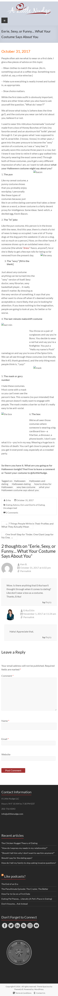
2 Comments (12, 512)
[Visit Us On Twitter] (11, 923)
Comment (7, 675)
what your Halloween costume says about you (25, 489)
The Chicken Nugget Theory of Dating (19, 843)
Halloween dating (21, 483)
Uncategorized (10, 508)
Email (5, 738)
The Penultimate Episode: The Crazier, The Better (24, 889)
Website (5, 754)
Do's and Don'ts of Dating (32, 505)
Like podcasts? (15, 876)
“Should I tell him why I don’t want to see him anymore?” (28, 853)
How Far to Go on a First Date (15, 894)
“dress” (26, 247)
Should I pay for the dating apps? (16, 858)
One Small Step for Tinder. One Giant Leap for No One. (27, 536)
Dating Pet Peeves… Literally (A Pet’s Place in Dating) (26, 898)
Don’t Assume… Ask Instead (14, 903)
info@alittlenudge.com (12, 814)
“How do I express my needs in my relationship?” (24, 848)
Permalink (25, 571)
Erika (8, 500)
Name (5, 720)
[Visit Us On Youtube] (36, 923)
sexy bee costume (26, 487)
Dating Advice (12, 505)
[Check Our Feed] (23, 923)
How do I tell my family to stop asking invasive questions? (28, 863)
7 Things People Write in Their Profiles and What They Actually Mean (27, 525)
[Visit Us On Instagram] (30, 923)
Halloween (20, 480)
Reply (48, 602)
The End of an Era (9, 884)
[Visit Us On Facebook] (4, 923)
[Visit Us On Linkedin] (17, 923)
